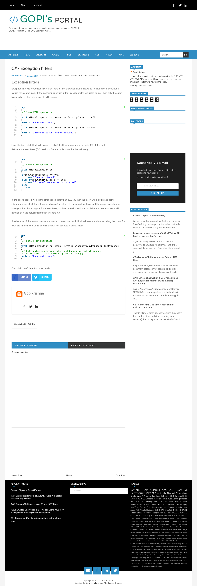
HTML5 (161, 538)
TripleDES (144, 560)
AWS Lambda (181, 502)
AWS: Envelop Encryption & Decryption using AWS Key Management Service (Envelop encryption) (155, 281)
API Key (147, 516)
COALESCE (183, 524)
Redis (140, 549)
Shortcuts (140, 555)
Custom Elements (154, 530)
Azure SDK (177, 521)
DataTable (164, 530)
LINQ (133, 499)
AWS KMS (168, 502)
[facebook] (175, 6)
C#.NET (56, 54)
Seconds (170, 552)
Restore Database (164, 549)
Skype (147, 555)
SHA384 (176, 510)
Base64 (184, 521)
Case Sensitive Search (166, 527)
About (23, 4)
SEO (157, 510)
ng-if (141, 566)
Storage (170, 555)
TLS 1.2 (153, 557)
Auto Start (160, 521)
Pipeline (158, 546)
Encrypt (143, 507)
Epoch (167, 532)
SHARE (24, 277)
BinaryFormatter (136, 524)
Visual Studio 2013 (137, 563)
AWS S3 (151, 518)
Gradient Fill (153, 538)
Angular (41, 54)
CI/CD (174, 524)
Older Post (120, 475)
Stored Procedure (180, 555)
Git (146, 538)
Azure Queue (150, 504)
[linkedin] (187, 6)
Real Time (134, 549)
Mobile (143, 510)
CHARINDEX (164, 524)
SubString (142, 557)
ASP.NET (13, 54)
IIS (186, 496)
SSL (152, 552)
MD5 (137, 510)
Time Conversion (172, 557)
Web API (141, 496)
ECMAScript (153, 532)
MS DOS (169, 541)
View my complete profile (141, 85)
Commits (170, 504)
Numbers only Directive (158, 543)
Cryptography (181, 504)
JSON (185, 538)
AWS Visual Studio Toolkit (164, 518)
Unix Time (169, 560)
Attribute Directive (145, 521)
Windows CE (175, 563)
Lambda (178, 507)
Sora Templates (93, 583)
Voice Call (148, 563)
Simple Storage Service (141, 513)
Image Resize (177, 538)
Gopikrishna (139, 72)
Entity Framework (154, 507)
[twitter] (181, 6)
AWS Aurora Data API (172, 516)
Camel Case (151, 527)
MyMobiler (139, 543)
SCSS (174, 549)
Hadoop (134, 54)
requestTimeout (156, 566)
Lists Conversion (151, 541)
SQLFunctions (147, 499)
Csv (146, 530)
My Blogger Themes (113, 583)
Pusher (164, 546)
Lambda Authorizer (137, 541)
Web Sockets (157, 563)
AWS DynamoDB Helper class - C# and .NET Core (34, 504)
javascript (183, 499)
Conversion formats (137, 530)
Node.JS (146, 543)
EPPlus (161, 532)
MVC (27, 54)
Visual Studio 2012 (180, 560)
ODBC (169, 543)
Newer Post (17, 475)
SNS (132, 552)
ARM (152, 516)
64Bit (138, 516)
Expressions (143, 535)
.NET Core (175, 490)
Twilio (164, 499)
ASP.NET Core (152, 493)
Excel (172, 532)
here (31, 268)
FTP (174, 535)
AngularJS (134, 521)
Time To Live (182, 557)
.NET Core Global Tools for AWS (172, 513)
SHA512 (183, 510)
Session (157, 499)
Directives (145, 532)
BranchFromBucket (151, 524)
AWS (121, 54)
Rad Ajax (150, 510)
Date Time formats (175, 530)
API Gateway (146, 502)
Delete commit (136, 532)
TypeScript (161, 560)
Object (180, 543)
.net (146, 490)
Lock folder (161, 541)
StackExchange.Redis (158, 555)
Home (11, 4)
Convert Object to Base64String (149, 215)
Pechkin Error (149, 546)
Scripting (83, 54)
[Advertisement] (68, 451)
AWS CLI (184, 516)
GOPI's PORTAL (106, 581)
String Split (134, 557)
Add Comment (49, 75)
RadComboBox (172, 546)
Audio (154, 521)
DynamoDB (179, 496)
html (137, 566)
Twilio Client (152, 560)
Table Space (160, 557)
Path (141, 546)
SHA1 (161, 510)
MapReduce (177, 541)
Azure (109, 54)
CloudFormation (181, 527)
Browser (161, 504)
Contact (37, 4)
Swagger (155, 513)
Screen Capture (160, 552)
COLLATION (135, 527)
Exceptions (94, 75)
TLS (147, 557)
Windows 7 (167, 563)
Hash (165, 507)
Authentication (137, 504)
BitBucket (165, 496)
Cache (143, 527)
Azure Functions (153, 496)
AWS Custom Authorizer (139, 518)
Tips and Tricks (174, 493)
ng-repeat (146, 566)
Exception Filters (79, 75)
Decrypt (184, 530)
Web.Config (173, 499)
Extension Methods (164, 535)
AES (142, 516)
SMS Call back (182, 549)
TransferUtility (135, 560)
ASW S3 (158, 502)
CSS (97, 54)
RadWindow (183, 546)
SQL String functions (142, 552)
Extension (152, 535)
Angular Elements (181, 518)
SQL (69, 54)
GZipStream (140, 538)
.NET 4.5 (135, 502)
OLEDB (175, 543)
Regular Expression (150, 549)
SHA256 (168, 510)
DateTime (135, 507)
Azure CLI (168, 521)
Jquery (171, 507)
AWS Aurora (159, 516)
